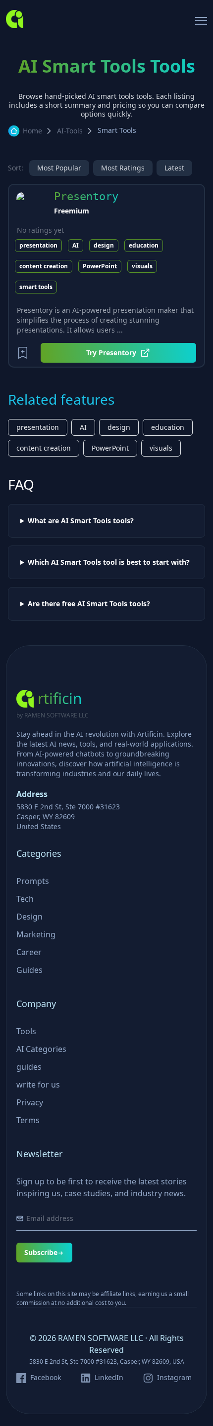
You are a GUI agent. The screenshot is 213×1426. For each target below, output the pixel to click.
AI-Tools (70, 130)
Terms (28, 1120)
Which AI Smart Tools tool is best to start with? (109, 562)
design (104, 245)
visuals (142, 266)
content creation (43, 266)
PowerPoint (100, 266)
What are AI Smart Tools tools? (81, 520)
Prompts (32, 881)
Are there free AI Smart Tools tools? (89, 603)
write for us (38, 1084)
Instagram (174, 1377)
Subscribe (40, 1252)
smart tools (36, 287)
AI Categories (41, 1049)
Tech (25, 898)
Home (32, 130)
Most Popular (59, 167)
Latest (174, 167)
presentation (38, 245)
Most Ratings (123, 167)
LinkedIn (109, 1377)
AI (75, 245)
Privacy (29, 1102)
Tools (26, 1031)
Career (29, 952)
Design (29, 916)
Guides (29, 970)
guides (29, 1066)
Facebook (45, 1377)
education (144, 245)
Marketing (35, 934)
